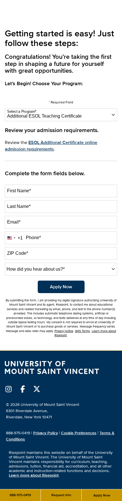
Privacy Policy (45, 433)
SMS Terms (82, 331)
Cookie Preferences (78, 433)
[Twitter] (36, 389)
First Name (19, 190)
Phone (33, 237)
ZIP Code (17, 253)
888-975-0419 (20, 495)
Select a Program (21, 112)
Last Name (19, 206)
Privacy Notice (63, 331)
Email (13, 222)
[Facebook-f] (22, 389)
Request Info (61, 495)
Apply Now (101, 495)
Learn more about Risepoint (33, 475)
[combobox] (61, 114)
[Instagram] (8, 389)
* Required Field (61, 102)
